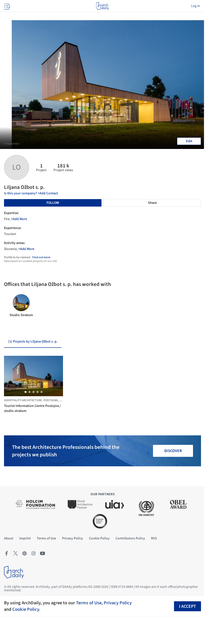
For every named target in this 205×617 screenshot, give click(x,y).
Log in (195, 6)
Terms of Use (89, 603)
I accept (187, 606)
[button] (25, 392)
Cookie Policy (25, 609)
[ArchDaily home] (102, 6)
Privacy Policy (118, 603)
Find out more (41, 257)
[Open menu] (6, 5)
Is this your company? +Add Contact (31, 193)
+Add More (19, 219)
